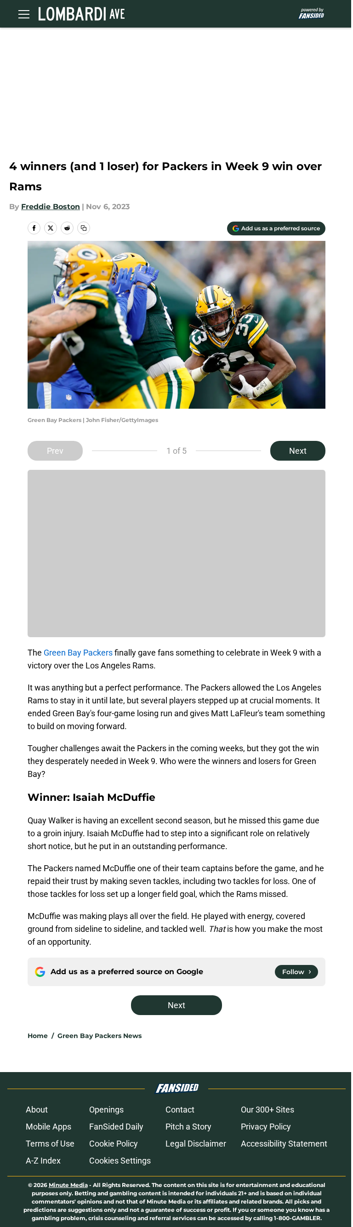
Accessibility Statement (284, 1143)
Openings (106, 1109)
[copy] (83, 228)
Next (298, 451)
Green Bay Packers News (99, 1036)
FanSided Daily (116, 1126)
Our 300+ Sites (267, 1109)
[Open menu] (23, 13)
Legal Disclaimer (195, 1143)
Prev (55, 451)
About (37, 1109)
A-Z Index (43, 1160)
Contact (179, 1109)
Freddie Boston (50, 206)
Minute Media (68, 1184)
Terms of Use (50, 1143)
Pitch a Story (188, 1126)
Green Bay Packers (78, 652)
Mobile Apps (48, 1126)
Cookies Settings (120, 1160)
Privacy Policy (266, 1126)
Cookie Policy (113, 1143)
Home (38, 1036)
